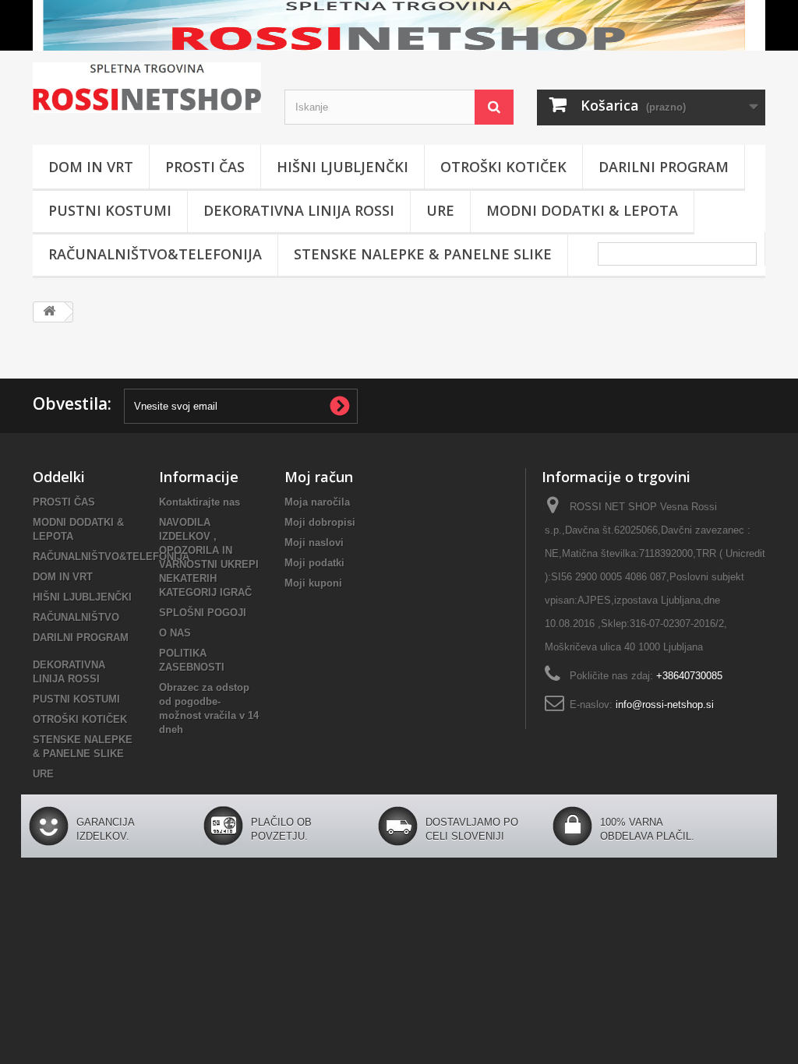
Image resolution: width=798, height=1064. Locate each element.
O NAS (175, 633)
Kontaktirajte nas (199, 502)
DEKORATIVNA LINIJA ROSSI (298, 210)
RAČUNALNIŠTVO (76, 617)
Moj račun (318, 476)
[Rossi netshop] (147, 87)
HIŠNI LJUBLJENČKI (342, 166)
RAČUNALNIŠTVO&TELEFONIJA (155, 254)
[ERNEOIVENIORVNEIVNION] (399, 25)
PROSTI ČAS (205, 166)
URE (440, 210)
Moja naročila (317, 502)
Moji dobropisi (319, 522)
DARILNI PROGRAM (663, 166)
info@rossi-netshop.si (665, 704)
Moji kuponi (313, 583)
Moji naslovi (314, 542)
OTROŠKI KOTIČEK (503, 166)
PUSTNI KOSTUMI (109, 210)
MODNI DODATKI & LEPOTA (582, 210)
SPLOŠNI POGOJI (202, 612)
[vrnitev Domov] (49, 312)
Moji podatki (314, 563)
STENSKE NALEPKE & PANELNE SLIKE (423, 254)
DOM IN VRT (90, 166)
